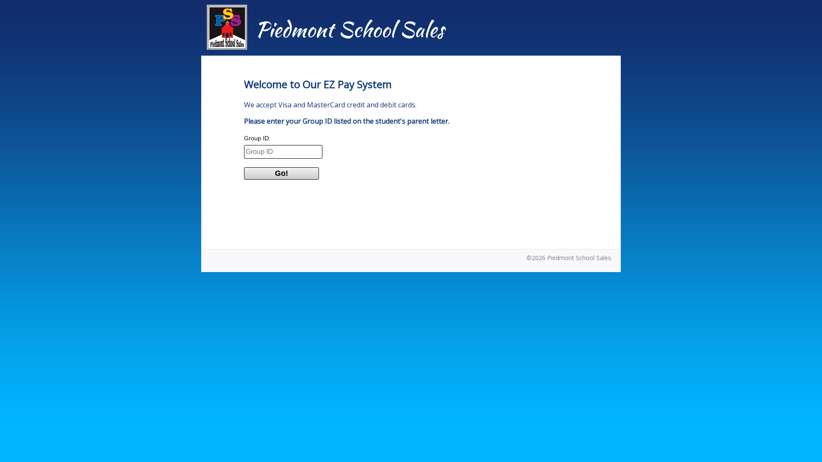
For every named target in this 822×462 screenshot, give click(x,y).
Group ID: (257, 138)
